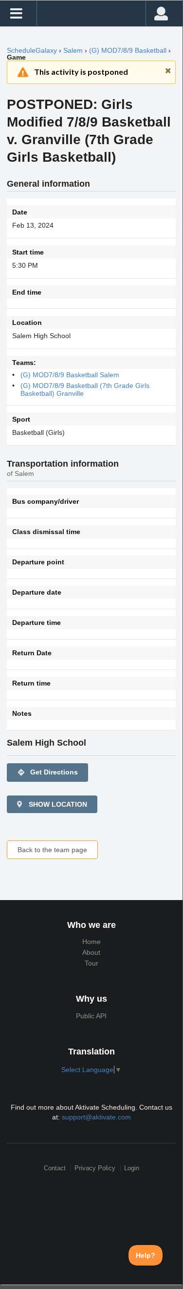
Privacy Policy (94, 1168)
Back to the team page (52, 850)
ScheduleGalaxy (32, 50)
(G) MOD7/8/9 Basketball (127, 50)
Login (131, 1168)
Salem (73, 50)
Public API (91, 1016)
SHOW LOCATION (57, 804)
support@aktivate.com (96, 1117)
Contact (55, 1168)
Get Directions (47, 772)
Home (91, 941)
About (91, 952)
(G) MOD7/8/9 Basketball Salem (69, 375)
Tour (91, 963)
